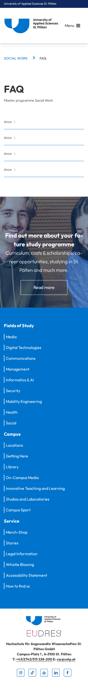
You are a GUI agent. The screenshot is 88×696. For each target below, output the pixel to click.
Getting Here (17, 456)
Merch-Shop (16, 532)
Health (12, 412)
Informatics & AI (20, 379)
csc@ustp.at (66, 659)
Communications (20, 358)
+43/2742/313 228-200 (34, 659)
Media (11, 336)
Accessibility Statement (26, 575)
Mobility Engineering (24, 401)
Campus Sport (18, 509)
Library (12, 466)
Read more (44, 287)
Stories (12, 542)
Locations (14, 445)
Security (13, 390)
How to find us (18, 586)
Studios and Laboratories (27, 499)
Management (17, 369)
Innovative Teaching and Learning (35, 488)
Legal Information (21, 553)
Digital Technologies (23, 347)
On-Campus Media (22, 477)
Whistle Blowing (20, 564)
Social (11, 422)
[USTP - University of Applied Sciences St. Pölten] (32, 26)
